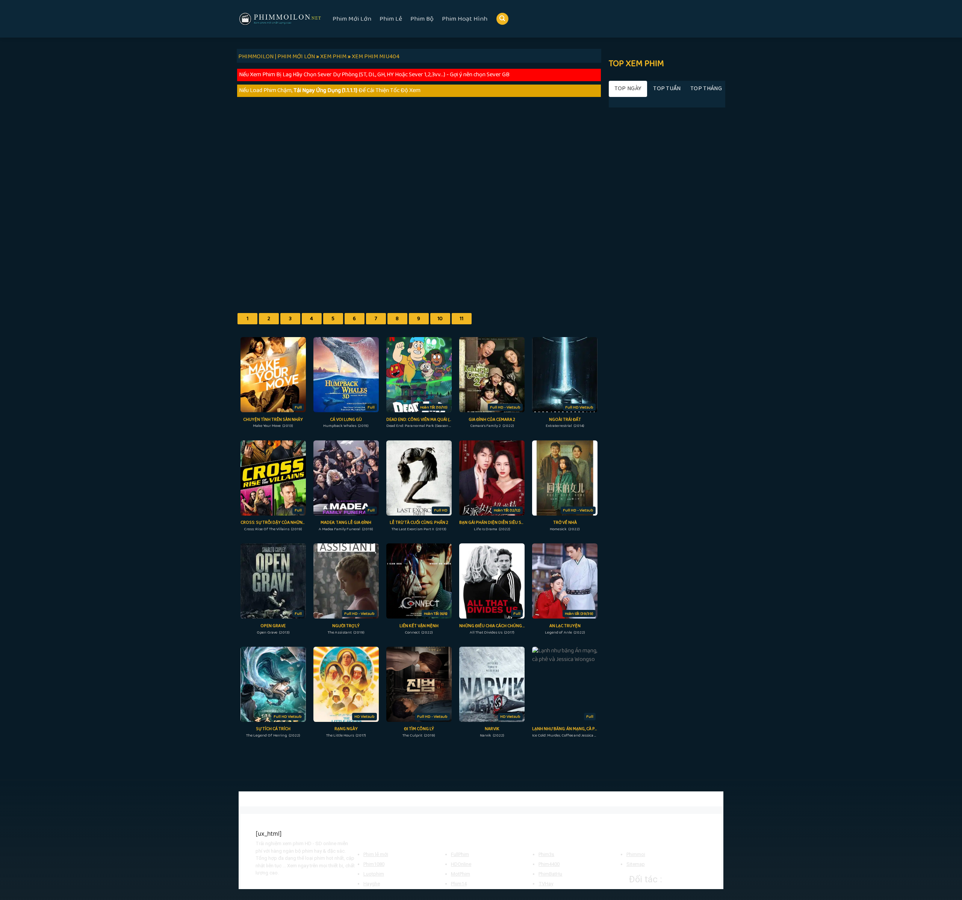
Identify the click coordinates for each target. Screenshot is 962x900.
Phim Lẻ (391, 19)
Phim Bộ (422, 19)
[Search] (502, 19)
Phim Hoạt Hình (464, 19)
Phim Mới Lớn (352, 19)
